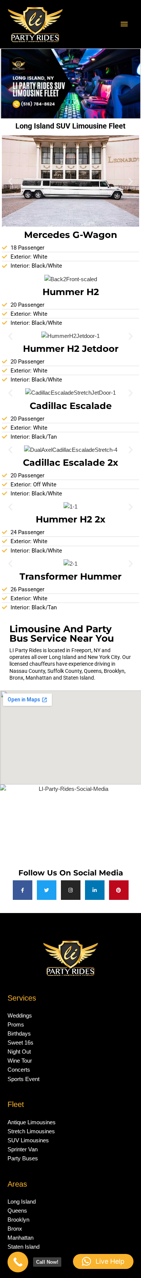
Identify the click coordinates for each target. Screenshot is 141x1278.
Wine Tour (20, 1061)
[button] (10, 181)
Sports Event (23, 1079)
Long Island (22, 1202)
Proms (16, 1025)
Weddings (20, 1016)
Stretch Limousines (31, 1131)
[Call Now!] (18, 1262)
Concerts (19, 1070)
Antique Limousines (32, 1122)
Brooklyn (18, 1220)
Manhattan (20, 1238)
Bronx (15, 1229)
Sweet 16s (20, 1043)
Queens (17, 1211)
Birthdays (19, 1034)
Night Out (19, 1052)
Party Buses (23, 1158)
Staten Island (23, 1247)
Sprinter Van (23, 1149)
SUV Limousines (28, 1140)
